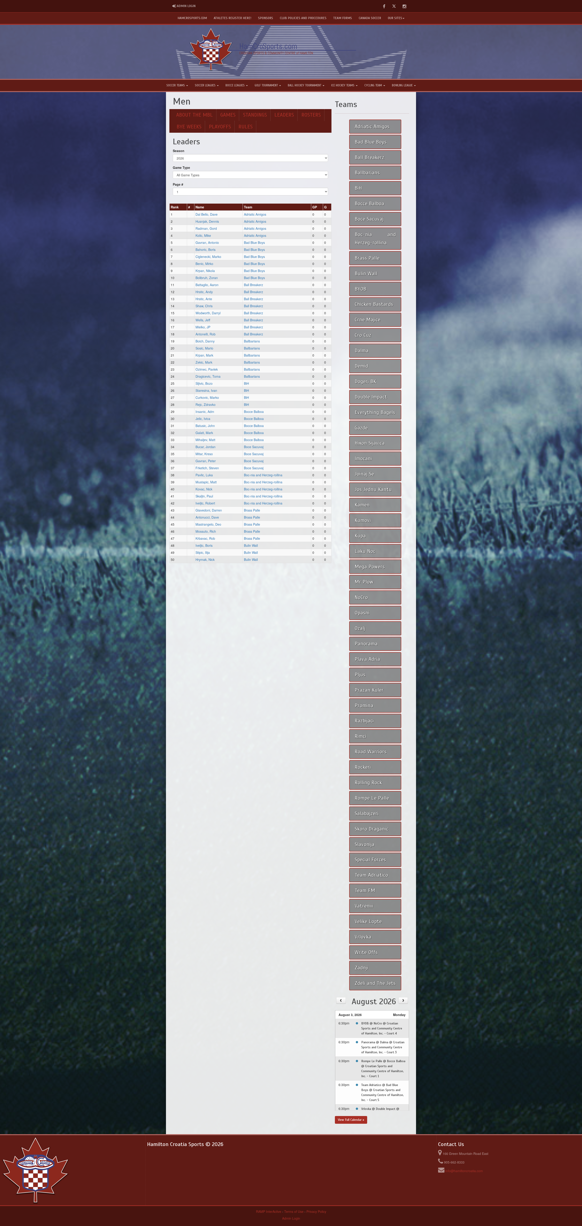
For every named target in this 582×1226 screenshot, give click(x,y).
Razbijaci (364, 721)
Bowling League (403, 85)
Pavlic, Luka (204, 475)
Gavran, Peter (206, 461)
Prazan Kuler (369, 690)
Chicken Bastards (374, 304)
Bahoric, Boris (206, 249)
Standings (255, 115)
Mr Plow (364, 582)
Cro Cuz (363, 335)
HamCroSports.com (192, 18)
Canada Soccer (370, 18)
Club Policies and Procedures (303, 18)
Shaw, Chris (204, 306)
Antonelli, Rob (206, 334)
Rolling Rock (368, 782)
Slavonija (364, 844)
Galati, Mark (204, 432)
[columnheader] (178, 207)
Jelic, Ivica (203, 418)
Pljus (360, 675)
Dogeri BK (365, 381)
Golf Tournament (267, 85)
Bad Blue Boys (254, 242)
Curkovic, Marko (207, 397)
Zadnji (361, 968)
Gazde (361, 428)
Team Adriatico (371, 875)
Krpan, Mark (204, 355)
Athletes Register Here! (232, 18)
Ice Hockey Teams (343, 85)
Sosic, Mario (204, 348)
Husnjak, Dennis (207, 221)
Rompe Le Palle (372, 798)
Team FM (365, 890)
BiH (246, 383)
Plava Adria (367, 659)
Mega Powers (370, 567)
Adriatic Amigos (255, 214)
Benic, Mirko (204, 263)
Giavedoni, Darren (209, 510)
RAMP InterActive (268, 1211)
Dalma (362, 350)
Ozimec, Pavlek (207, 369)
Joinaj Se (364, 474)
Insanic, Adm (205, 411)
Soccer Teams (176, 85)
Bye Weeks (189, 127)
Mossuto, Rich (206, 531)
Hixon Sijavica (370, 443)
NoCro (361, 597)
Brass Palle (252, 510)
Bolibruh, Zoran (207, 277)
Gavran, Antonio (207, 242)
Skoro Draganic (371, 829)
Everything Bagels (375, 412)
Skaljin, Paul (204, 496)
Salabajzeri (367, 813)
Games (228, 115)
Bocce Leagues (236, 85)
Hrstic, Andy (204, 292)
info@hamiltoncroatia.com (464, 1171)
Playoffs (220, 127)
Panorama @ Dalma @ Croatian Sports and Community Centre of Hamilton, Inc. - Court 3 (382, 1047)
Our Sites (395, 18)
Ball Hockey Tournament (305, 85)
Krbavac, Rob (205, 538)
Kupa (360, 536)
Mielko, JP (203, 327)
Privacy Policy (316, 1211)
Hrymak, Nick (205, 559)
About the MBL (194, 115)
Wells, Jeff (203, 320)
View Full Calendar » (351, 1120)
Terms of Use (294, 1211)
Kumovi (363, 520)
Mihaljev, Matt (205, 439)
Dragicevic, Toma (208, 376)
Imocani (363, 458)
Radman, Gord (206, 228)
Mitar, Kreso (204, 454)
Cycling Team (373, 85)
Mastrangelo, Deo (208, 524)
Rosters (311, 115)
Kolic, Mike (203, 235)
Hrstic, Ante (204, 299)
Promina (364, 705)
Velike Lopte (368, 921)
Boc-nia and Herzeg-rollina (263, 475)
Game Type (181, 167)
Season (178, 150)
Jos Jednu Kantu (373, 489)
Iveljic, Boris (204, 545)
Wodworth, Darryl (208, 313)
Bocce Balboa (254, 411)
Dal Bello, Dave (207, 214)
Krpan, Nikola (205, 270)
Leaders (284, 115)
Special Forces (370, 859)
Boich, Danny (205, 341)
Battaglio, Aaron (207, 284)
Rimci (360, 736)
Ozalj (360, 628)
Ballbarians (252, 341)
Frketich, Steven (207, 468)
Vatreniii (364, 906)
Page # (178, 184)
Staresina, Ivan (206, 390)
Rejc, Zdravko (206, 404)
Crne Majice (367, 320)
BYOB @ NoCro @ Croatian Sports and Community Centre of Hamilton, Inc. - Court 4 (381, 1028)
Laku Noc (365, 551)
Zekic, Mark (204, 362)
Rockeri (363, 767)
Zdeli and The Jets (375, 983)
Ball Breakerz (253, 284)
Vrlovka (363, 937)
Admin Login (291, 1218)
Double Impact (371, 397)
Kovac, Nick (204, 489)
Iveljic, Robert (205, 503)
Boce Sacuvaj (253, 446)
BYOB (360, 289)
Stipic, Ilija (203, 552)
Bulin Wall (251, 545)
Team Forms (342, 18)
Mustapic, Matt (206, 482)
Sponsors (265, 18)
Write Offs (366, 952)
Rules (245, 127)
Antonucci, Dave (207, 517)
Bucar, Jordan (206, 446)
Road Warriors (370, 752)
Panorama (366, 644)
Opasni (362, 613)
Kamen (362, 505)
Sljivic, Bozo (204, 383)
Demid (361, 366)
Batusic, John (205, 425)
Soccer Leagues (205, 85)
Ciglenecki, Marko (208, 256)
